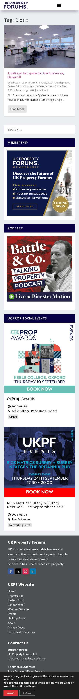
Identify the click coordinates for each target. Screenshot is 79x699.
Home (11, 591)
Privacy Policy (16, 627)
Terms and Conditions (21, 632)
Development (62, 82)
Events (12, 613)
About (11, 623)
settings (30, 686)
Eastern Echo (14, 86)
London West (16, 604)
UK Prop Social (17, 618)
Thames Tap (16, 595)
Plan (64, 86)
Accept (10, 692)
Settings (27, 692)
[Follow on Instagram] (25, 571)
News (51, 86)
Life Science (41, 86)
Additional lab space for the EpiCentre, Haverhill (36, 75)
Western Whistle (18, 609)
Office (58, 86)
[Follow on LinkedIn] (33, 571)
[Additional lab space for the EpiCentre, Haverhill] (39, 46)
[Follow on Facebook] (11, 571)
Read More (17, 109)
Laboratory (28, 86)
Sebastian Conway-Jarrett (24, 82)
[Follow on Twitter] (18, 571)
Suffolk (11, 90)
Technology (22, 90)
